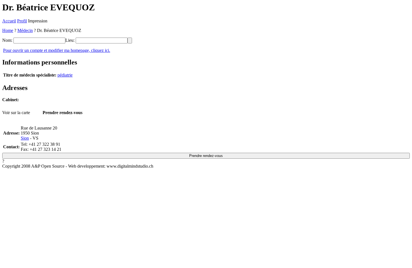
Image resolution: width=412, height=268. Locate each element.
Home (7, 30)
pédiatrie (65, 75)
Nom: (7, 40)
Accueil (9, 21)
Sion (25, 138)
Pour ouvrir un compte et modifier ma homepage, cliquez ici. (56, 50)
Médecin (25, 30)
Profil (22, 21)
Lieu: (70, 40)
